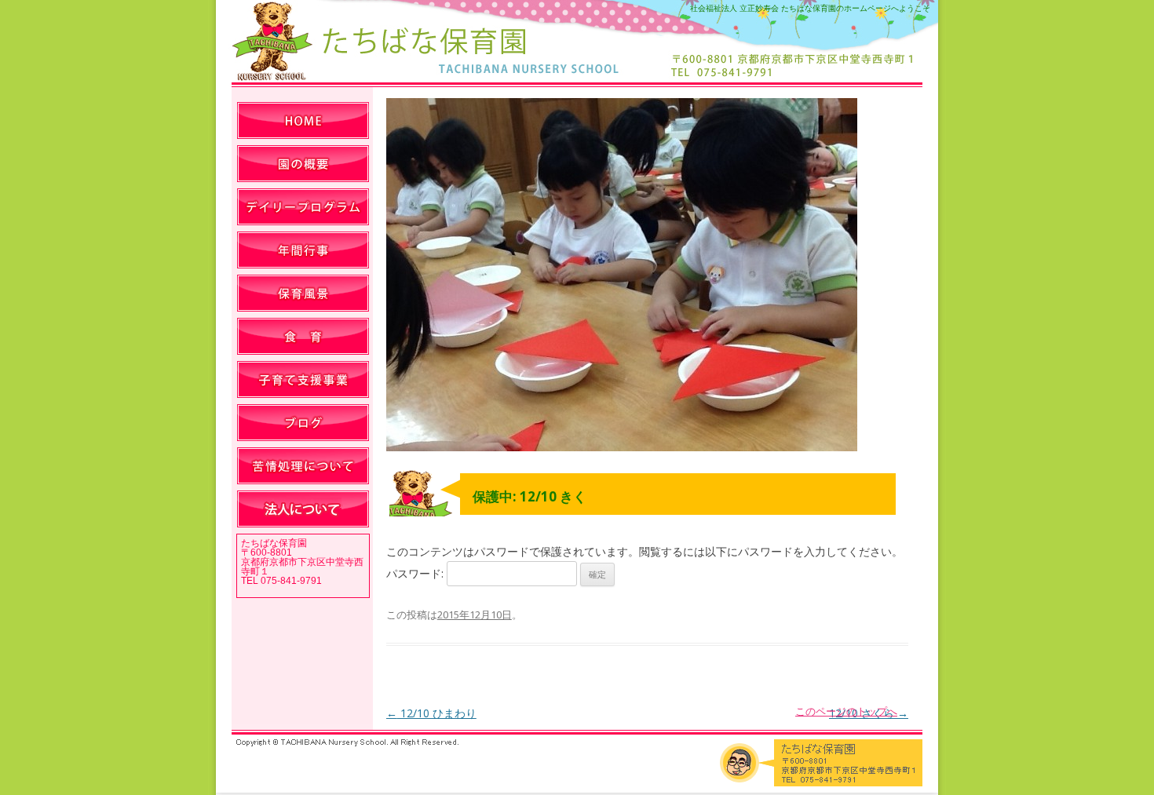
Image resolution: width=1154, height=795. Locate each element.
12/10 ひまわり (431, 713)
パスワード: (416, 573)
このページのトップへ (846, 711)
